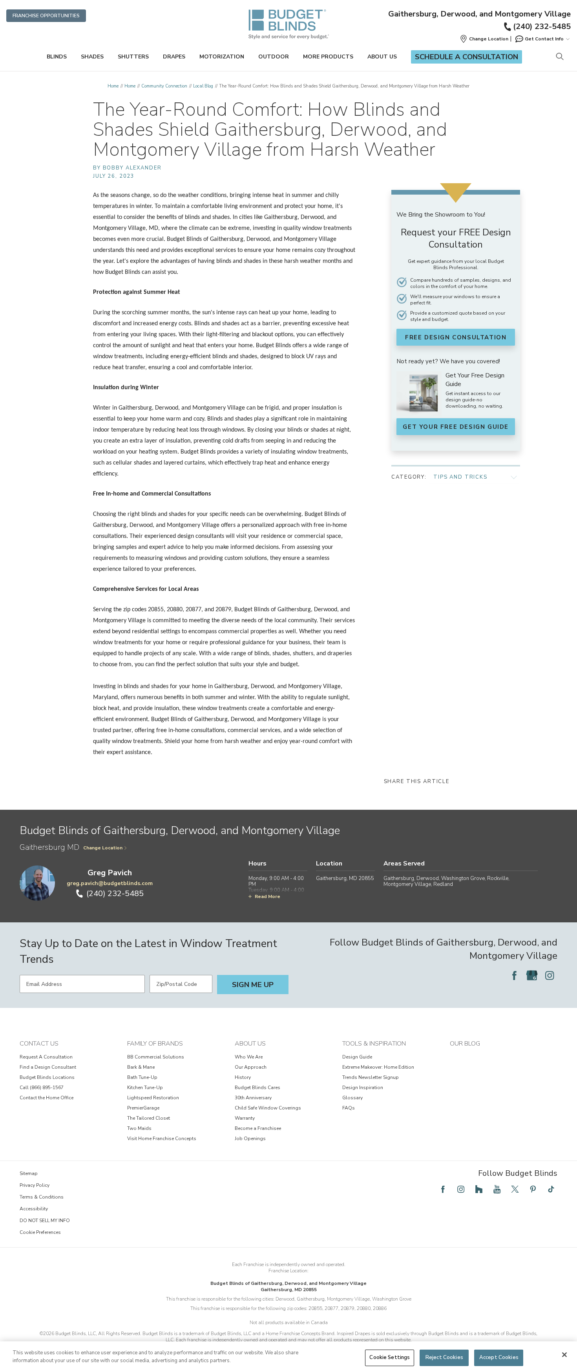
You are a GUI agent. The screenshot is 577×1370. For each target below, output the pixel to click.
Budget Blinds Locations (47, 1077)
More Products (328, 56)
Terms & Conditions (42, 1197)
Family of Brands (155, 1043)
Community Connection (164, 86)
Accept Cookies (499, 1357)
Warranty (245, 1118)
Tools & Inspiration (374, 1043)
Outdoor (273, 56)
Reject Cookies (444, 1357)
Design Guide (357, 1057)
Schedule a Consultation (466, 57)
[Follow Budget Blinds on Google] (532, 975)
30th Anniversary (253, 1098)
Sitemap (29, 1173)
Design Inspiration (362, 1087)
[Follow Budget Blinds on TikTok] (551, 1189)
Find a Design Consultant (48, 1067)
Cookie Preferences (40, 1232)
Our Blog (465, 1043)
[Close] (564, 1354)
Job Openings (250, 1138)
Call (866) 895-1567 (42, 1087)
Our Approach (251, 1067)
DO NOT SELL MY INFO (45, 1220)
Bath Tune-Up (142, 1077)
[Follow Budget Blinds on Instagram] (549, 975)
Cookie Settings (389, 1357)
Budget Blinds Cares (257, 1087)
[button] (484, 39)
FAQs (348, 1108)
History (243, 1077)
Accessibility (34, 1209)
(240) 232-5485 (542, 26)
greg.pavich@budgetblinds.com (110, 883)
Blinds (57, 56)
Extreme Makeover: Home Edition (378, 1067)
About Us (382, 56)
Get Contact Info (544, 39)
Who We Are (249, 1057)
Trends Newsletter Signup (370, 1077)
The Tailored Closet (148, 1118)
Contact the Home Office (46, 1098)
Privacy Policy (34, 1185)
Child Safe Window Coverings (268, 1108)
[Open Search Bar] (559, 57)
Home (113, 86)
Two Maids (139, 1128)
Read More (267, 896)
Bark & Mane (141, 1067)
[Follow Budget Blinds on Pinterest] (533, 1189)
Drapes (174, 56)
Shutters (133, 56)
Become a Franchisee (258, 1128)
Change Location (102, 848)
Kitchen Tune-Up (145, 1087)
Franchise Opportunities (46, 16)
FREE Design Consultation (455, 337)
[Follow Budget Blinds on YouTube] (497, 1189)
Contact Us (39, 1043)
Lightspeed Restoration (153, 1098)
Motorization (221, 56)
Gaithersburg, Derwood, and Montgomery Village (479, 14)
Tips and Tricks (460, 477)
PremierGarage (143, 1108)
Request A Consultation (46, 1057)
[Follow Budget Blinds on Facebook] (514, 975)
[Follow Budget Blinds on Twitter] (515, 1189)
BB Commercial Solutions (155, 1057)
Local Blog (203, 86)
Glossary (352, 1098)
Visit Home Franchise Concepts (161, 1138)
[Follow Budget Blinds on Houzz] (479, 1189)
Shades (92, 56)
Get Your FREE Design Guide (456, 427)
